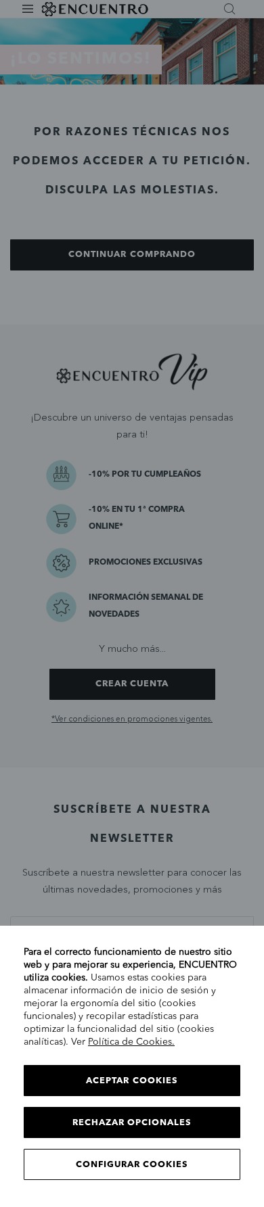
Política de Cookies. (131, 1042)
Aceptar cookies (132, 1080)
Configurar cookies (132, 1164)
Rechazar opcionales (132, 1122)
